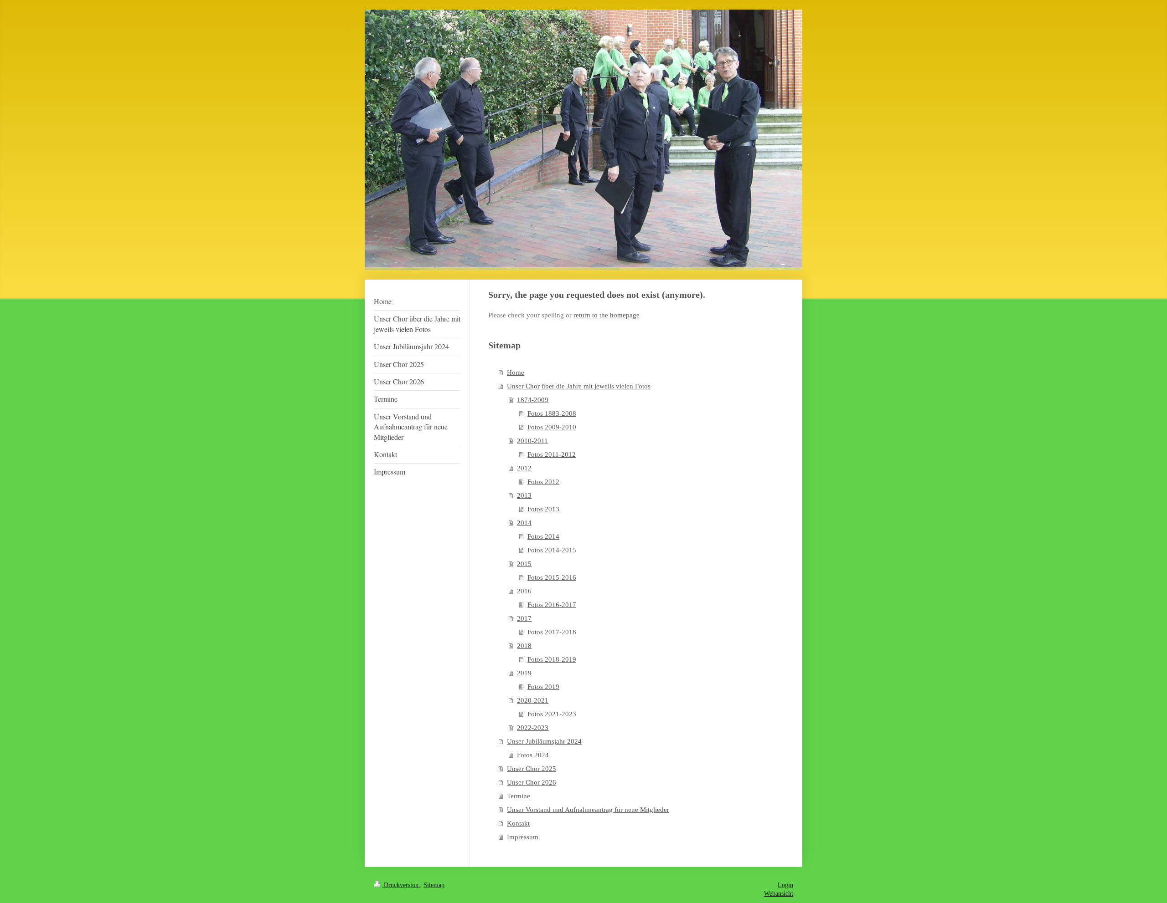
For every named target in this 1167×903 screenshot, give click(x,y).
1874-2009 (532, 399)
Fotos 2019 (543, 686)
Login (785, 885)
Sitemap (433, 885)
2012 (524, 468)
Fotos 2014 (543, 536)
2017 (524, 618)
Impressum (522, 837)
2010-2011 (532, 440)
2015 (524, 563)
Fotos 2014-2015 (551, 550)
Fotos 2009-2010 (551, 427)
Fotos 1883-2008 (551, 413)
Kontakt (518, 823)
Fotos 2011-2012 (551, 454)
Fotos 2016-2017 (551, 604)
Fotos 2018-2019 (551, 659)
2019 (524, 673)
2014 (524, 522)
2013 (524, 495)
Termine (518, 796)
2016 (524, 591)
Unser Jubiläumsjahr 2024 (544, 741)
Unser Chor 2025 (531, 768)
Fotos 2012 (543, 481)
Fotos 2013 (543, 509)
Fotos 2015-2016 (551, 577)
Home (515, 372)
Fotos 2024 (533, 755)
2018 (524, 645)
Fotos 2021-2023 (551, 714)
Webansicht (778, 893)
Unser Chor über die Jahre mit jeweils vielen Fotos (579, 386)
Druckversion (401, 885)
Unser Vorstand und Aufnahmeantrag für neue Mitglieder (588, 809)
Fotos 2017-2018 (551, 632)
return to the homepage (606, 315)
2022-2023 (532, 727)
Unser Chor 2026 (531, 782)
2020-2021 (532, 700)
